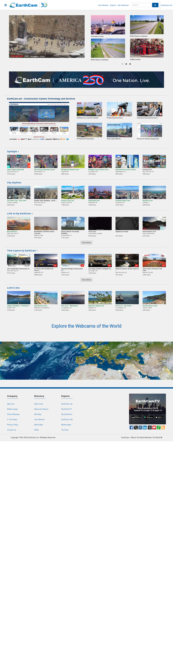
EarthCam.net (166, 5)
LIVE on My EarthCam (19, 213)
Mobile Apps (66, 424)
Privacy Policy (12, 424)
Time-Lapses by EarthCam (21, 250)
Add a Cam (38, 403)
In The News (12, 419)
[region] (126, 38)
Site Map (37, 414)
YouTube (64, 430)
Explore (113, 5)
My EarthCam (123, 5)
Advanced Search (41, 409)
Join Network (103, 5)
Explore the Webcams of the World (86, 326)
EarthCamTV (66, 409)
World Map (38, 424)
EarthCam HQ (67, 419)
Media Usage (12, 409)
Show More (86, 243)
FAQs (36, 430)
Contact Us (11, 430)
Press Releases (13, 414)
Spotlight (12, 151)
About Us (10, 403)
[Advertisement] (107, 409)
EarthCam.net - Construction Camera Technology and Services (41, 98)
